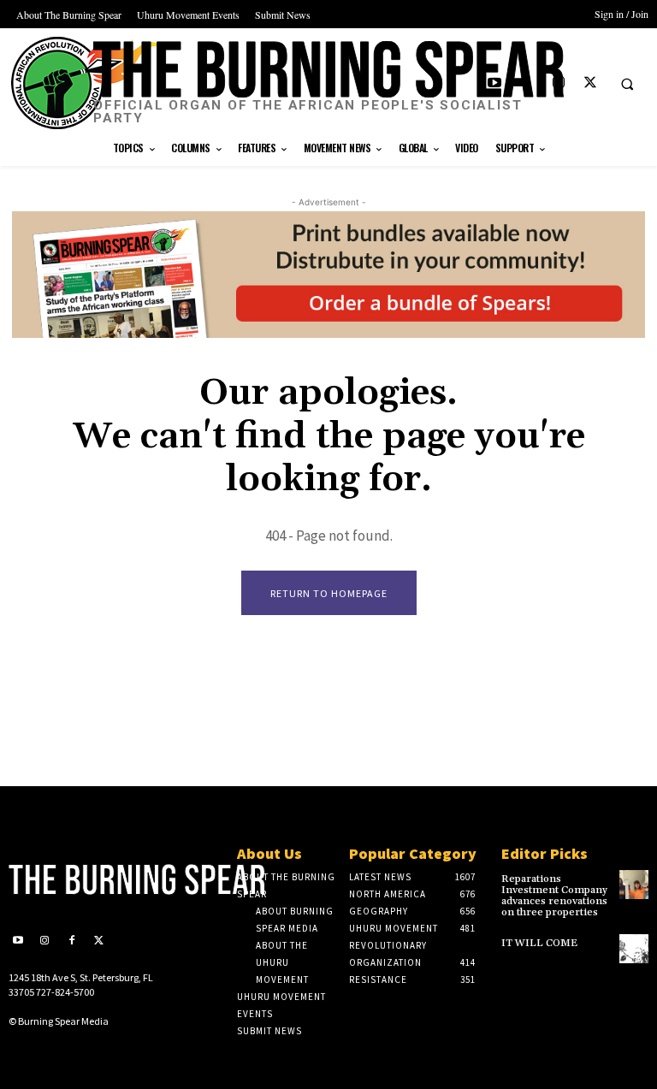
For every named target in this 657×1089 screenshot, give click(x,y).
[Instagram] (558, 83)
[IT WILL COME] (633, 948)
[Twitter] (589, 83)
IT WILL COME (539, 943)
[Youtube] (494, 83)
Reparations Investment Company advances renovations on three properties (554, 896)
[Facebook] (526, 83)
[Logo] (82, 879)
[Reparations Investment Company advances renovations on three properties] (633, 884)
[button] (627, 83)
